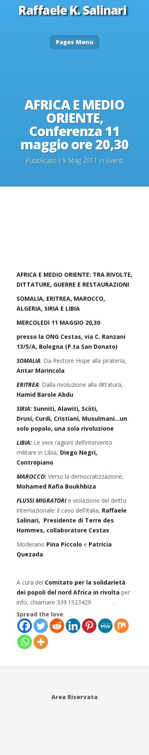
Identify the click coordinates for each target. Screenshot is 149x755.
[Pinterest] (89, 625)
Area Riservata (74, 697)
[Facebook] (24, 625)
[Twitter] (41, 625)
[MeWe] (105, 625)
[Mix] (121, 625)
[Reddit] (57, 625)
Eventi (114, 160)
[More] (41, 642)
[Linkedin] (73, 625)
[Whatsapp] (24, 642)
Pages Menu (75, 42)
